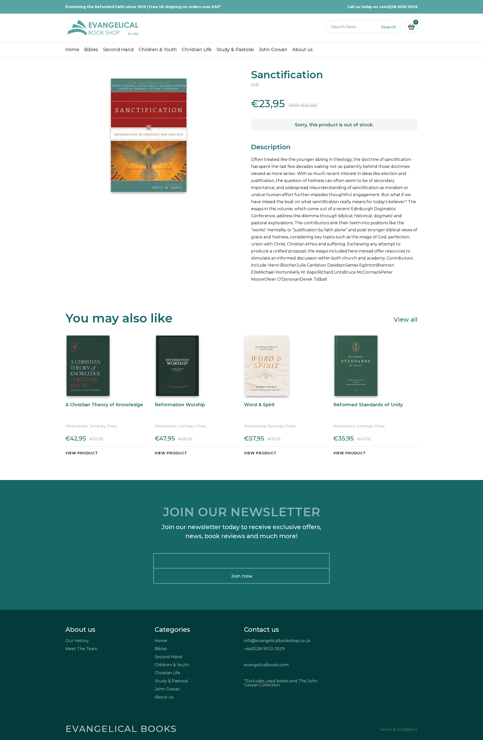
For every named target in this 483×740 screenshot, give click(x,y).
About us (302, 49)
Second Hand (118, 49)
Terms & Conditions (398, 730)
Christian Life (197, 49)
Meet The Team (81, 648)
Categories (172, 629)
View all (406, 319)
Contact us (261, 629)
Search (388, 27)
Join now (241, 576)
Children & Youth (158, 49)
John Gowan (273, 49)
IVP (255, 85)
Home (72, 49)
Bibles (91, 49)
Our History (77, 640)
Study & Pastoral (235, 49)
